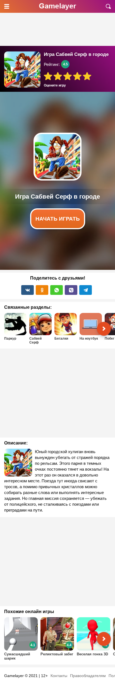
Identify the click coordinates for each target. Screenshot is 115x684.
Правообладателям (88, 675)
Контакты (59, 675)
